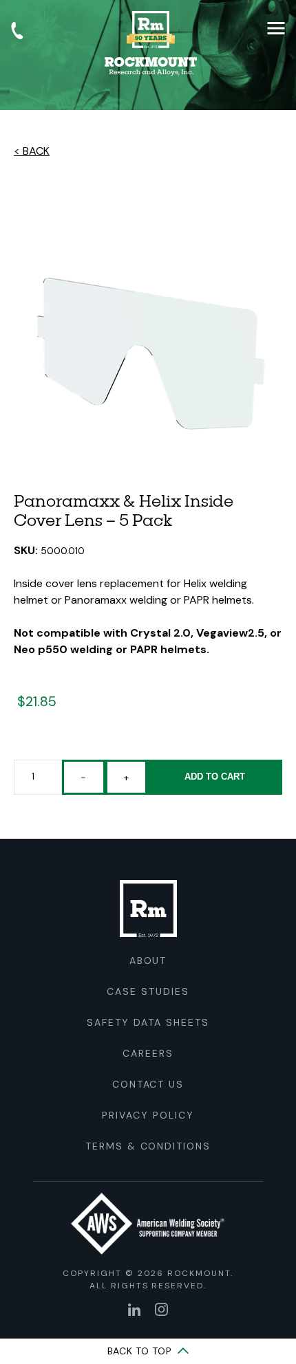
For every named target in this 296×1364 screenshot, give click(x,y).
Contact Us (148, 1084)
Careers (148, 1053)
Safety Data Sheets (148, 1022)
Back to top (141, 1351)
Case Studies (148, 991)
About (148, 960)
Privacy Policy (147, 1115)
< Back (32, 151)
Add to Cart (214, 776)
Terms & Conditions (148, 1146)
